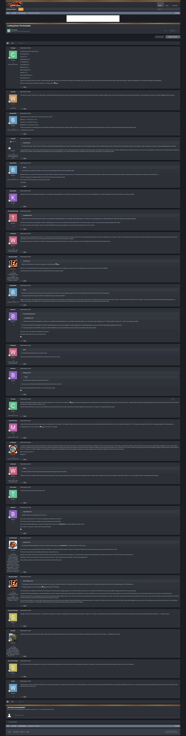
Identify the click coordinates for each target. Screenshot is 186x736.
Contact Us (22, 731)
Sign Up (21, 9)
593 (13, 248)
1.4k (13, 324)
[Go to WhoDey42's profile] (13, 240)
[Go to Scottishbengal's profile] (13, 545)
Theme (9, 731)
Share (165, 30)
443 (13, 696)
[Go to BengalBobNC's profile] (13, 120)
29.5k (13, 271)
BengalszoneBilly (13, 256)
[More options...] (177, 48)
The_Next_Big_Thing (13, 211)
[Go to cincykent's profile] (13, 145)
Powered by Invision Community (171, 732)
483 (13, 502)
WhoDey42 (13, 233)
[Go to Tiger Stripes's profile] (13, 494)
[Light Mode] (28, 9)
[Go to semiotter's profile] (13, 637)
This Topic (173, 9)
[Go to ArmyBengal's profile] (13, 449)
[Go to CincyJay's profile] (8, 30)
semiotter (13, 630)
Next (12, 43)
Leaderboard (175, 5)
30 (13, 63)
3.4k (13, 106)
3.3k (13, 645)
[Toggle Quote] (22, 142)
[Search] (178, 9)
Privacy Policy (16, 731)
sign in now (38, 709)
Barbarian (13, 309)
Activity (166, 5)
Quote (25, 87)
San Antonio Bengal (13, 610)
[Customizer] (25, 9)
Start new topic (159, 36)
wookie (13, 681)
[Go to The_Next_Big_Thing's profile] (13, 218)
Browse (160, 5)
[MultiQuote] (21, 87)
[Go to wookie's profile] (13, 688)
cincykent (13, 138)
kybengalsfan (13, 190)
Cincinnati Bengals (25, 31)
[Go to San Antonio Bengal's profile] (13, 617)
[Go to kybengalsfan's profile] (13, 198)
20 (13, 435)
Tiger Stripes (13, 487)
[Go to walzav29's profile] (13, 99)
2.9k (13, 553)
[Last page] (16, 43)
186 (13, 153)
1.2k (13, 625)
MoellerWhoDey (13, 420)
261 (13, 205)
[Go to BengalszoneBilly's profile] (13, 264)
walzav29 (13, 91)
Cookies (27, 731)
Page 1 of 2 (21, 43)
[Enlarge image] (56, 83)
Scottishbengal (13, 538)
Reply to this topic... (19, 715)
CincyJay (15, 30)
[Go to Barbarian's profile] (13, 316)
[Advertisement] (93, 18)
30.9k (13, 457)
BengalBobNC (13, 113)
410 (13, 128)
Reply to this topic (173, 36)
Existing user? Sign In (11, 9)
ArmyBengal (13, 442)
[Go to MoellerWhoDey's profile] (13, 427)
